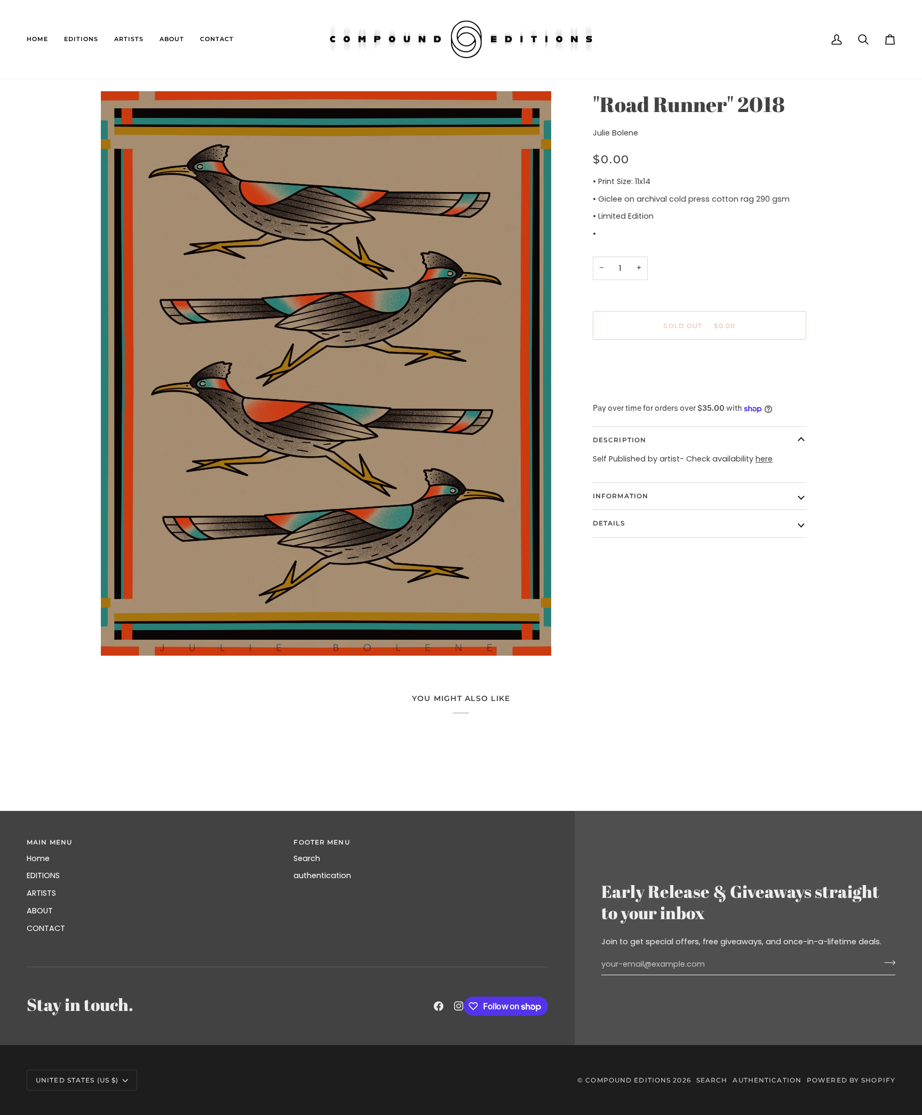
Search (306, 858)
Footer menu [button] (321, 842)
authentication (322, 875)
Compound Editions (628, 1080)
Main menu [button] (49, 842)
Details (609, 524)
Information (620, 496)
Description (619, 440)
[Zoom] (326, 373)
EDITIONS (43, 875)
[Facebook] (438, 1006)
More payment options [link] (637, 390)
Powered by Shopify (851, 1080)
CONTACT (46, 928)
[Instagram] (459, 1006)
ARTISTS (41, 893)
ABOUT (40, 910)
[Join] (886, 962)
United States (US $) (77, 1080)
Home (38, 858)
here (764, 458)
